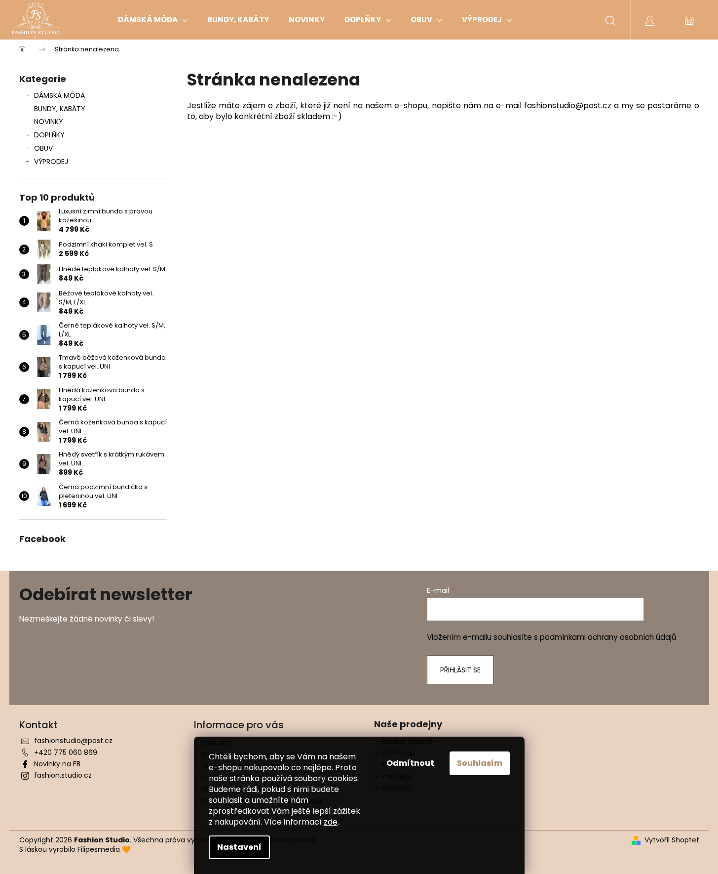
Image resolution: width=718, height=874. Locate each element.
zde (331, 822)
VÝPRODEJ (51, 161)
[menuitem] (152, 20)
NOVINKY (48, 121)
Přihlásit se (460, 670)
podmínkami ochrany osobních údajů (608, 637)
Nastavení (239, 847)
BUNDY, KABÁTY (59, 109)
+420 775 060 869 (65, 752)
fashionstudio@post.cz (73, 741)
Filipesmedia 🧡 (103, 849)
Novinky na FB (57, 764)
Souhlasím (479, 763)
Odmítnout (410, 763)
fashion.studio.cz (63, 775)
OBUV (43, 148)
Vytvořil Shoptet (671, 840)
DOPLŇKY (49, 135)
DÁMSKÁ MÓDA (59, 95)
